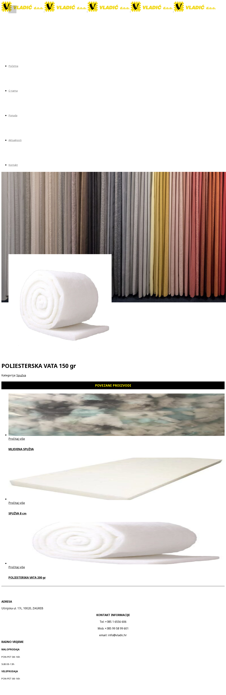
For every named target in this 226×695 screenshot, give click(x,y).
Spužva (21, 375)
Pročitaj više (16, 439)
